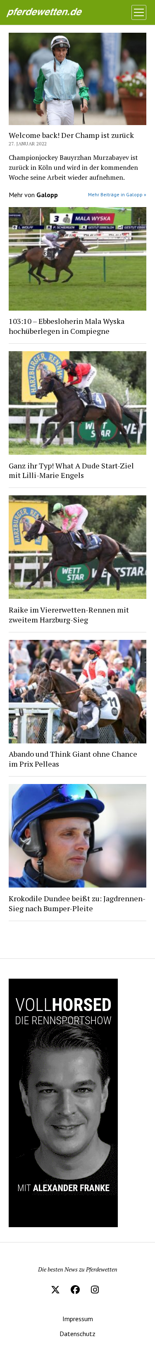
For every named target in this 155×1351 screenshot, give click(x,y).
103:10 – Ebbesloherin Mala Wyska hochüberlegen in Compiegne (66, 326)
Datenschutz (77, 1333)
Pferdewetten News (52, 12)
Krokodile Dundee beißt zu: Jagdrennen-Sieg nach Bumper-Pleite (77, 903)
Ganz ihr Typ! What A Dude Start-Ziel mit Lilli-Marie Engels (71, 470)
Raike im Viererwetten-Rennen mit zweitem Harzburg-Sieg (69, 615)
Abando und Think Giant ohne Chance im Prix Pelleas (73, 759)
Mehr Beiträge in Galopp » (117, 194)
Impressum (77, 1319)
